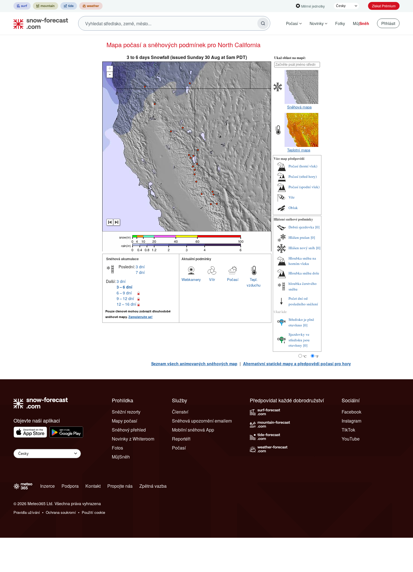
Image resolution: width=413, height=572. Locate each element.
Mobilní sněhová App (193, 429)
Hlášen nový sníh (302, 247)
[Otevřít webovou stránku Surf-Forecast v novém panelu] (22, 6)
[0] (317, 227)
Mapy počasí (124, 420)
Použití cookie (93, 512)
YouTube (351, 438)
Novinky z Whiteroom (133, 438)
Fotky (340, 23)
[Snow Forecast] (39, 23)
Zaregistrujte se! (140, 317)
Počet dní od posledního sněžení (303, 301)
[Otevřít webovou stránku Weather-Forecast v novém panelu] (91, 6)
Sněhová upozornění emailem (202, 420)
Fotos (117, 447)
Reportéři (181, 438)
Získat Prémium (384, 5)
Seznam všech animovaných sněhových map (194, 363)
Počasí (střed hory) (303, 176)
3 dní (140, 266)
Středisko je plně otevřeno (301, 322)
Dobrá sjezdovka (301, 227)
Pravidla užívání (26, 512)
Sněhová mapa (299, 107)
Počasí (292, 23)
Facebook (351, 411)
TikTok (348, 429)
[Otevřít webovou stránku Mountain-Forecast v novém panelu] (45, 6)
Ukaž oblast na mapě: (290, 57)
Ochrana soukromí (61, 512)
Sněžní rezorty (126, 411)
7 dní (140, 272)
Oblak (293, 207)
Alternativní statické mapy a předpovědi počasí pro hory (297, 363)
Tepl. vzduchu (253, 282)
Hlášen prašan (299, 237)
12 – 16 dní (126, 304)
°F (317, 356)
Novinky (317, 23)
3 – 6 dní (124, 287)
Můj (361, 23)
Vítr (212, 279)
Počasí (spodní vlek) (304, 186)
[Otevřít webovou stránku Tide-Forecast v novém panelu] (68, 6)
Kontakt (93, 486)
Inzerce (47, 486)
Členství (180, 411)
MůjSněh (121, 456)
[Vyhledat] (263, 23)
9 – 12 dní (125, 298)
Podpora (70, 486)
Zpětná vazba (153, 486)
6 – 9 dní (124, 293)
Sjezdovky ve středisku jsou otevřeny (299, 340)
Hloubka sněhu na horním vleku (302, 261)
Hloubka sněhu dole (304, 273)
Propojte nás (120, 486)
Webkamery (191, 279)
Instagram (351, 420)
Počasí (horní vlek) (303, 166)
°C (305, 356)
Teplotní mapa (298, 150)
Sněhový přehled (129, 429)
